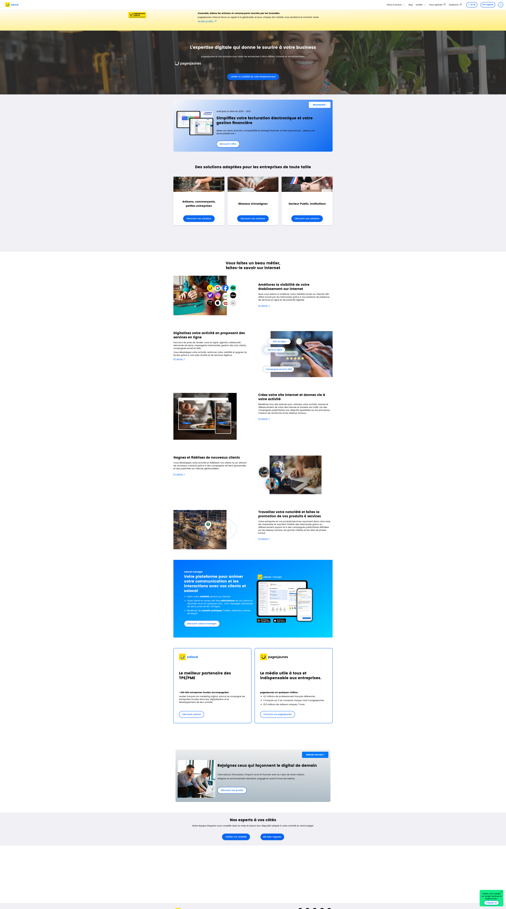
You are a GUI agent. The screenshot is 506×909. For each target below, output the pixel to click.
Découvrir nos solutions (199, 218)
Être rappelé (487, 4)
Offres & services (394, 5)
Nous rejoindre (436, 4)
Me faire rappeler (272, 837)
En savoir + (264, 305)
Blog (411, 4)
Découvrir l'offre (226, 144)
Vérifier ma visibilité (236, 837)
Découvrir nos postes (230, 790)
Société (419, 5)
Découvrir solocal (191, 714)
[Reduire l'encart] (501, 891)
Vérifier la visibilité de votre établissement (251, 76)
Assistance (454, 4)
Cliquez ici (492, 903)
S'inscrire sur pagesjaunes (276, 714)
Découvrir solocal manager (201, 623)
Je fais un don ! (206, 21)
